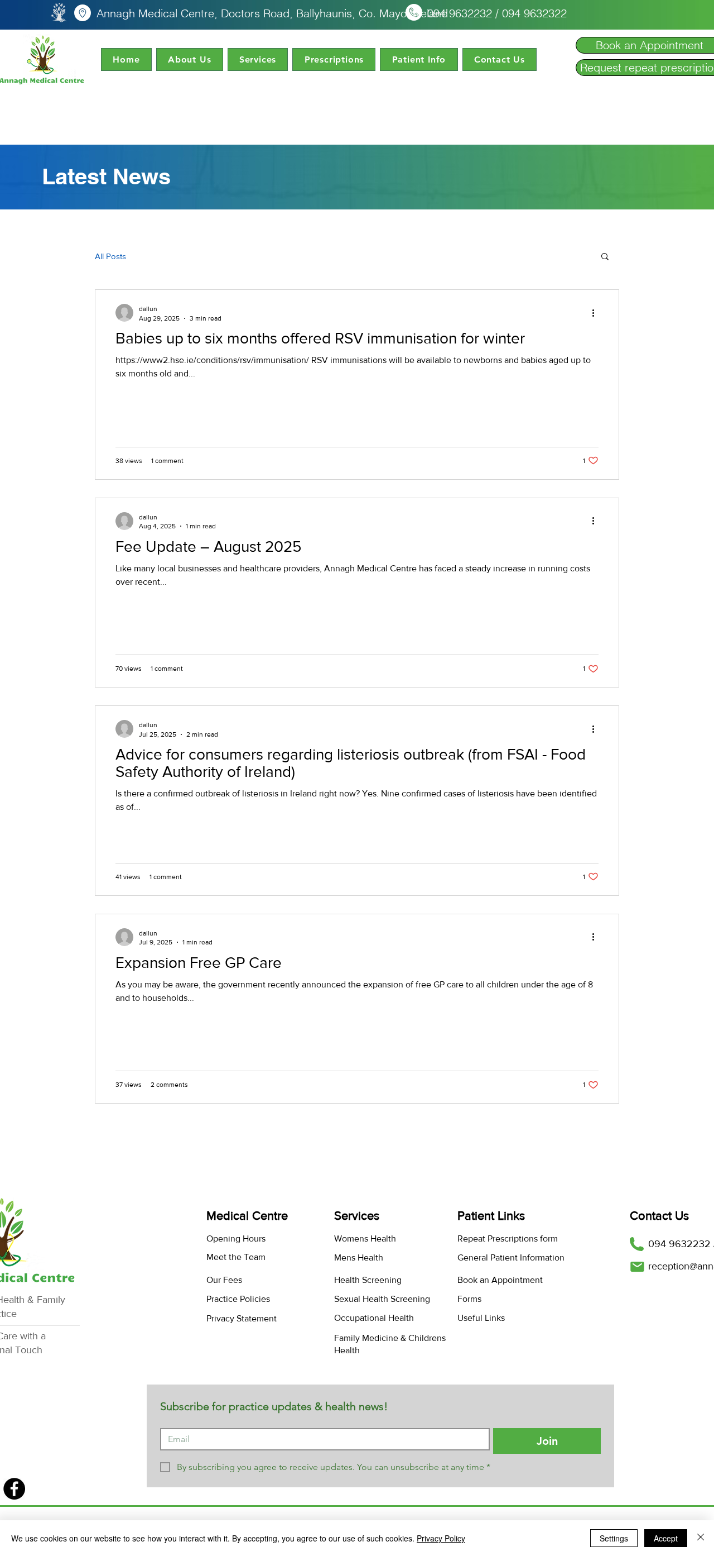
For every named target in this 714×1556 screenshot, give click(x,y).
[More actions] (597, 312)
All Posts (110, 256)
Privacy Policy (441, 1538)
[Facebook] (14, 1489)
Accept (666, 1538)
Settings (614, 1538)
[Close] (700, 1538)
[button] (189, 59)
